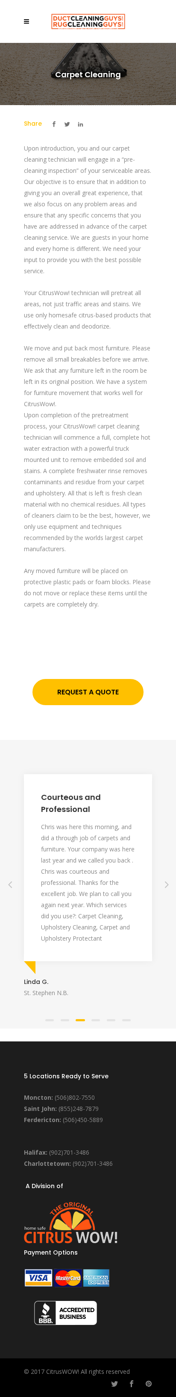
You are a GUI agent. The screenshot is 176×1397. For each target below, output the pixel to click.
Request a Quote (88, 692)
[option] (88, 884)
